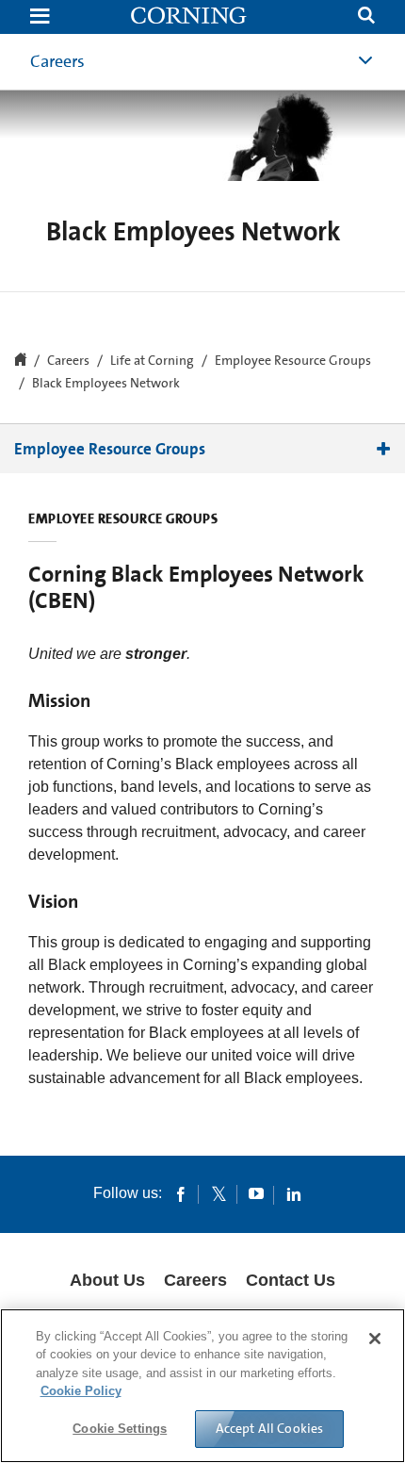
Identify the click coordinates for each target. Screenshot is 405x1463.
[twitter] (218, 1193)
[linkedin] (294, 1193)
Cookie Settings (120, 1429)
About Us (107, 1280)
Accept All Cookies (270, 1428)
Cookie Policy (81, 1391)
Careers (57, 61)
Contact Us (290, 1280)
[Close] (375, 1338)
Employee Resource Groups (293, 361)
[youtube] (256, 1193)
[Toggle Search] (366, 17)
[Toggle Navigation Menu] (39, 17)
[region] (202, 1385)
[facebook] (181, 1193)
